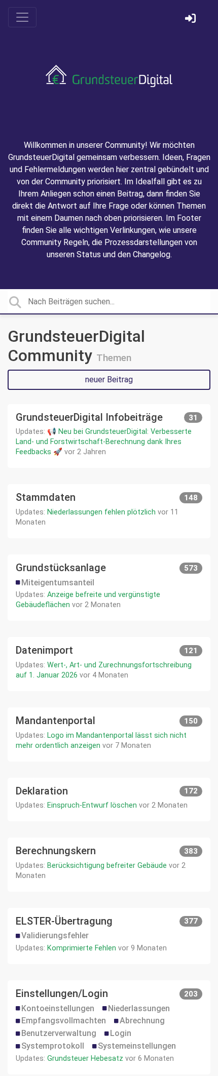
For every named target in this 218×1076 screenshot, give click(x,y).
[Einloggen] (191, 19)
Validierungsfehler (55, 935)
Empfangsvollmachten (63, 1020)
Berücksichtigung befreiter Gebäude (107, 865)
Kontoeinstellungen (57, 1008)
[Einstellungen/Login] (109, 1027)
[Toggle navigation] (22, 17)
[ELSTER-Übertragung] (109, 936)
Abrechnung (142, 1020)
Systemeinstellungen (137, 1046)
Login (120, 1033)
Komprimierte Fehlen (81, 948)
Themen (113, 358)
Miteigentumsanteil (57, 582)
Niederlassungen (139, 1008)
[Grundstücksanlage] (109, 587)
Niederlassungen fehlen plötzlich (101, 512)
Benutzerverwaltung (58, 1033)
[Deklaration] (109, 800)
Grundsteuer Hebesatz (85, 1058)
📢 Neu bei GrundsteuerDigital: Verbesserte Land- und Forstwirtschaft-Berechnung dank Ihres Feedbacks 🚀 (104, 441)
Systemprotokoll (52, 1046)
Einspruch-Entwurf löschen (92, 805)
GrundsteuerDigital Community (76, 346)
